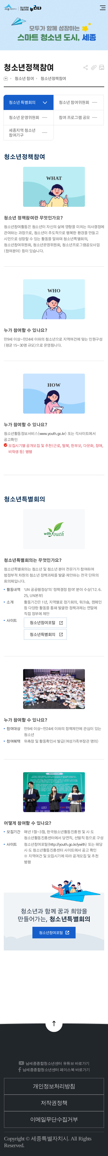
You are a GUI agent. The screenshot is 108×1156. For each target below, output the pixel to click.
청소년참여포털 (42, 622)
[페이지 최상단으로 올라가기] (54, 1023)
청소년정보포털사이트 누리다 (22, 8)
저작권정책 (54, 1103)
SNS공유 (85, 67)
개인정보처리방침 (54, 1086)
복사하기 (93, 67)
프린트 (101, 67)
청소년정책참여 (53, 78)
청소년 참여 (24, 78)
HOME (6, 78)
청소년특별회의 (42, 634)
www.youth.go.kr (52, 433)
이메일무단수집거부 (54, 1119)
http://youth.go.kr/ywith (67, 844)
